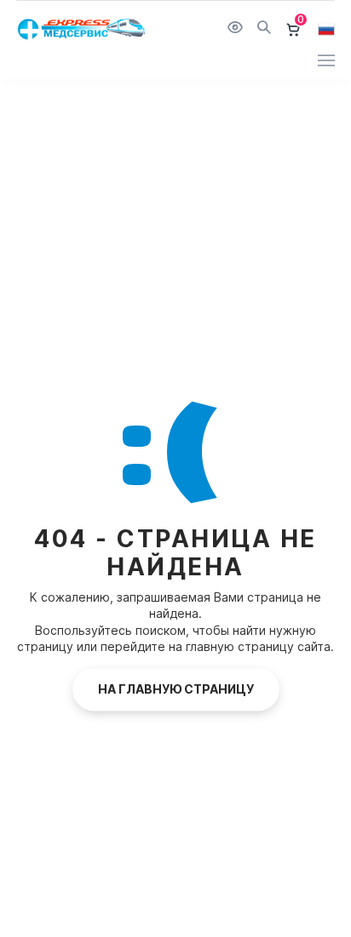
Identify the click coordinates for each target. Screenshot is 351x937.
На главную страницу (176, 689)
